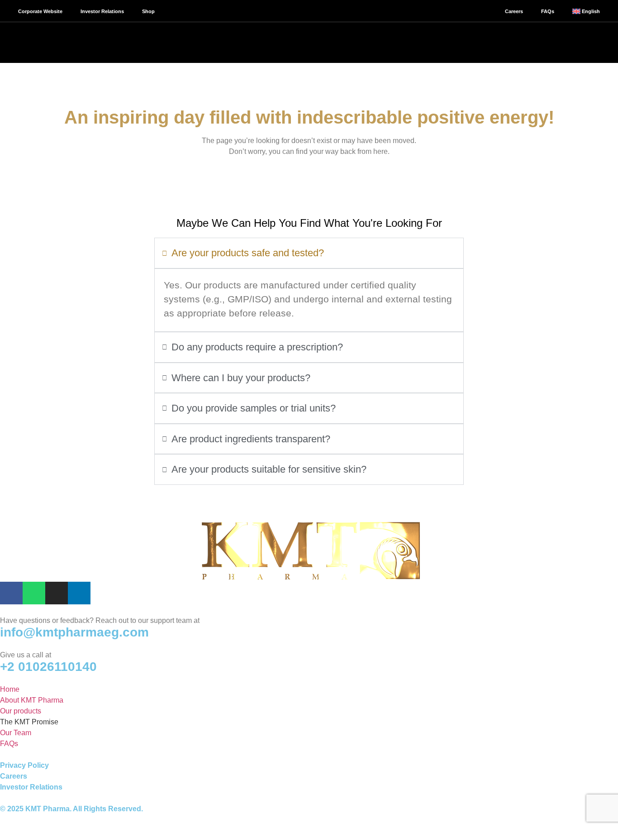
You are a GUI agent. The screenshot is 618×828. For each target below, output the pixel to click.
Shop (148, 11)
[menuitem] (586, 11)
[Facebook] (11, 593)
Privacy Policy (24, 765)
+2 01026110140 (48, 667)
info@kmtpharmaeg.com (74, 632)
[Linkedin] (79, 593)
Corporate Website (40, 11)
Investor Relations (102, 11)
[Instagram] (56, 593)
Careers (514, 11)
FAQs (547, 11)
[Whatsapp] (34, 593)
